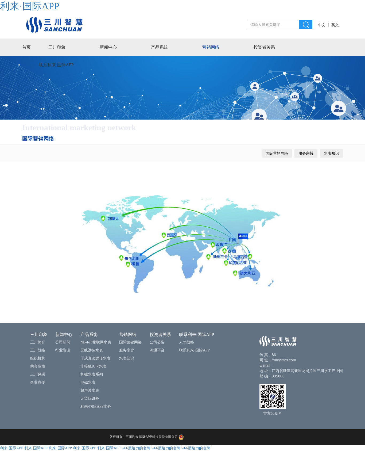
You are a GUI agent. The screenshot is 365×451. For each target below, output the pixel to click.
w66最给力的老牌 (136, 448)
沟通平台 (157, 350)
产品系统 (159, 47)
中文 (321, 25)
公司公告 (157, 342)
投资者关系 (264, 47)
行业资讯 (62, 350)
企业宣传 (37, 382)
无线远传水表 (91, 350)
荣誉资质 (37, 366)
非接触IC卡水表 (93, 366)
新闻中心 (108, 47)
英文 (335, 25)
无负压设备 (89, 398)
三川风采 (37, 374)
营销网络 (210, 47)
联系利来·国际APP (56, 65)
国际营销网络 (277, 153)
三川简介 (37, 342)
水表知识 (331, 153)
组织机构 (37, 358)
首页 (26, 47)
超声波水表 (89, 390)
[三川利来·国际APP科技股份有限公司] (54, 24)
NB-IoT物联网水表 (95, 342)
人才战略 (186, 342)
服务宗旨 (305, 153)
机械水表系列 (91, 374)
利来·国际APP (29, 6)
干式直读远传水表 (95, 358)
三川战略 (37, 350)
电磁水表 (87, 382)
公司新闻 (62, 342)
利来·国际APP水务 (95, 406)
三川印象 (56, 47)
